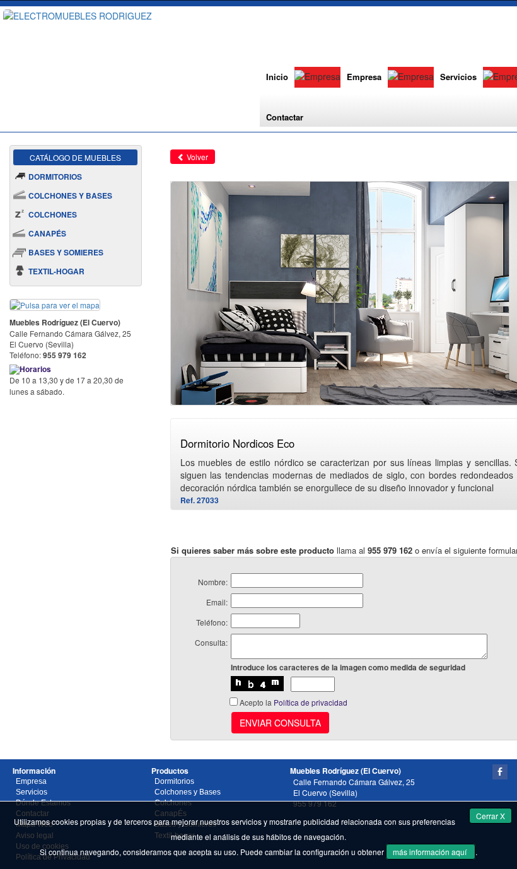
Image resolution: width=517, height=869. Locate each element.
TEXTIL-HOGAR (56, 271)
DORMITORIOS (55, 176)
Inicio (277, 77)
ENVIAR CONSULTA (280, 722)
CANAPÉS (47, 233)
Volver (196, 156)
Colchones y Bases (187, 792)
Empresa (364, 77)
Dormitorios (174, 781)
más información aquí (430, 851)
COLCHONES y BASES (70, 195)
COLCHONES (52, 214)
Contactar (284, 117)
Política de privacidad (310, 702)
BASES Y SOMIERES (65, 252)
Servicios (458, 77)
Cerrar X (490, 815)
